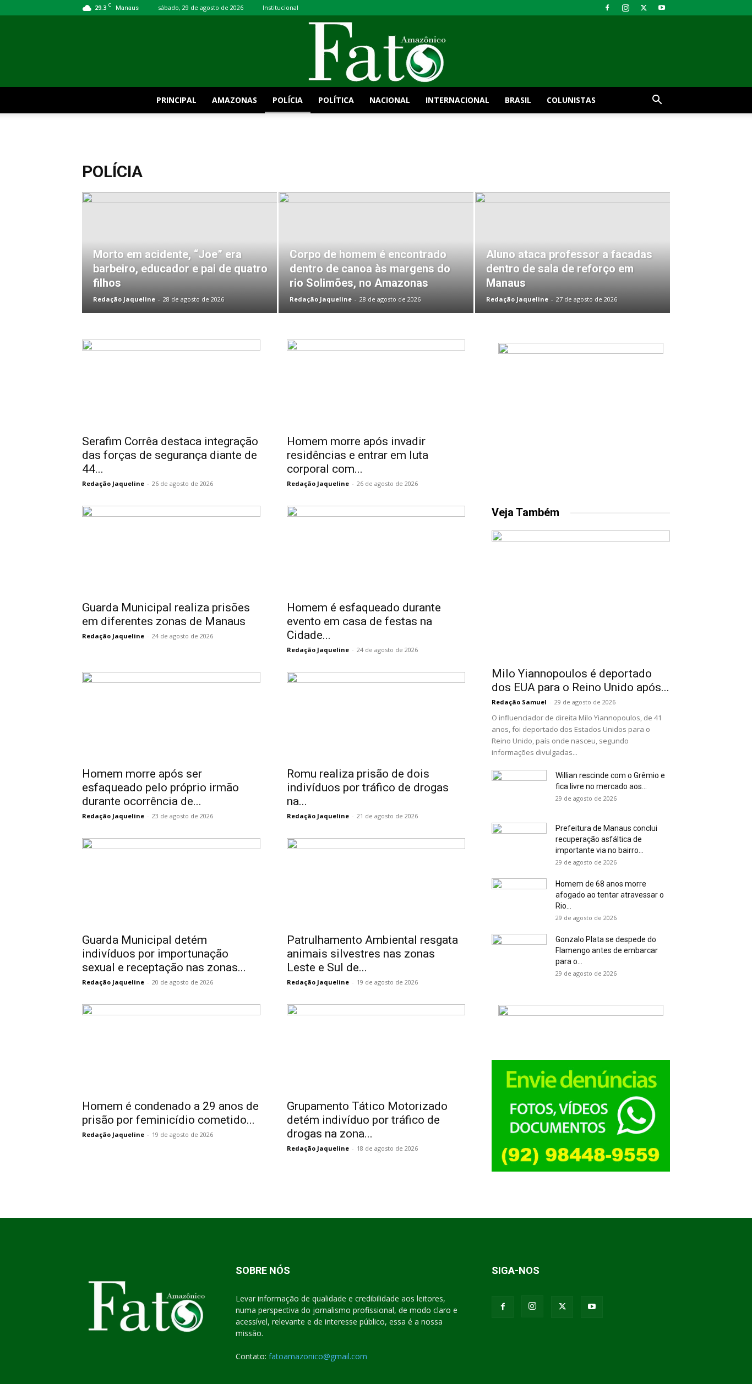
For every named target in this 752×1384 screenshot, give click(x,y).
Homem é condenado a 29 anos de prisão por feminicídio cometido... (170, 1112)
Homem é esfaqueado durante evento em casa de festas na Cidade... (364, 621)
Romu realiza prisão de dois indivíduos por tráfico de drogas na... (368, 787)
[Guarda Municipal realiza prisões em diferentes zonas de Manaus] (171, 550)
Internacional (457, 100)
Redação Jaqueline (124, 299)
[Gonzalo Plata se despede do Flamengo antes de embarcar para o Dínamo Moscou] (519, 953)
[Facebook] (607, 7)
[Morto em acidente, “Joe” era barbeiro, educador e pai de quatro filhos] (179, 252)
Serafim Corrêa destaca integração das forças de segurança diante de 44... (170, 455)
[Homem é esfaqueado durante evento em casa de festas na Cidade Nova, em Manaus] (376, 550)
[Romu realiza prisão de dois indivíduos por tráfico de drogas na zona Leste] (376, 716)
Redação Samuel (519, 702)
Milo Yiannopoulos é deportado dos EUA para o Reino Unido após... (580, 680)
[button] (657, 101)
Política (336, 100)
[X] (643, 7)
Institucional (280, 7)
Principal (176, 100)
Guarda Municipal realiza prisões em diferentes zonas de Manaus (166, 614)
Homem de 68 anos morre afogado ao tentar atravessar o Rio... (609, 894)
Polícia (288, 100)
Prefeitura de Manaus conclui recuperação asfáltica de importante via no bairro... (606, 839)
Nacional (389, 100)
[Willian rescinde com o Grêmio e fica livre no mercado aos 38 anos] (519, 789)
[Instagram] (625, 7)
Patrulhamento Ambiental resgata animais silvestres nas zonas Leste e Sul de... (372, 953)
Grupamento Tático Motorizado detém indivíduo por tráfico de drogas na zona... (367, 1119)
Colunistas (571, 100)
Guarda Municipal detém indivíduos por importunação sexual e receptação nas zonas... (164, 953)
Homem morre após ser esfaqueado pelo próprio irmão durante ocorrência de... (160, 787)
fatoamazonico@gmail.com (318, 1356)
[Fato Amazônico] (376, 52)
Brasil (518, 100)
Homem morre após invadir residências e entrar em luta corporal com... (357, 455)
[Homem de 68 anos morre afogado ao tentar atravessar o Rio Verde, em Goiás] (519, 897)
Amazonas (234, 100)
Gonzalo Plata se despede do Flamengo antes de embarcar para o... (606, 950)
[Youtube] (661, 7)
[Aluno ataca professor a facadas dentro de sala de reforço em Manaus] (572, 252)
